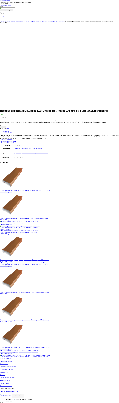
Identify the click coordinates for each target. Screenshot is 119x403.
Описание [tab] (6, 131)
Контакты (39, 12)
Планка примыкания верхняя (8, 141)
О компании (31, 12)
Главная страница (5, 21)
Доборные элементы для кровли (51, 21)
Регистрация (3, 5)
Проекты (2, 375)
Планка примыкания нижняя (8, 142)
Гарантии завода (4, 383)
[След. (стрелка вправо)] (2, 402)
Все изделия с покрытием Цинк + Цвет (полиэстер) (28, 148)
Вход (9, 5)
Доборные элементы (35, 21)
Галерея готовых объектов (7, 377)
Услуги (11, 12)
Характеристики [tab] (7, 132)
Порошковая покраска (6, 361)
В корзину (3, 126)
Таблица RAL (4, 372)
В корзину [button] (9, 192)
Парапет (62, 21)
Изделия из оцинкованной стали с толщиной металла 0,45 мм (31, 153)
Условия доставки (5, 380)
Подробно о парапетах (6, 139)
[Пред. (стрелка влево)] (0, 402)
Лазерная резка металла (6, 369)
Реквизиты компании (6, 386)
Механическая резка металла (8, 366)
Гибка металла (4, 364)
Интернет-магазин (20, 12)
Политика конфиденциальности (9, 391)
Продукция (3, 12)
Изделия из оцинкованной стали (20, 21)
